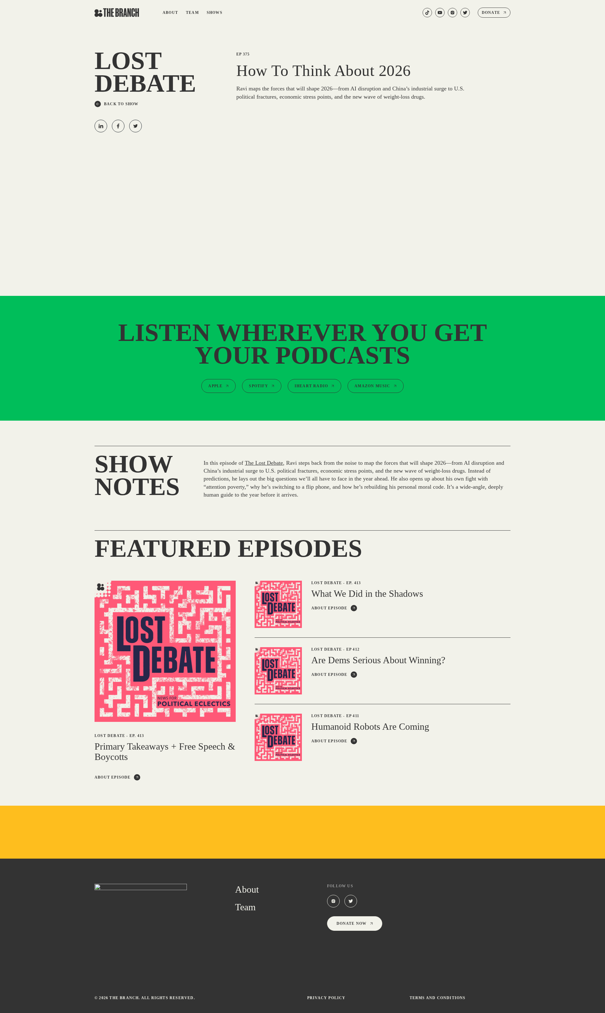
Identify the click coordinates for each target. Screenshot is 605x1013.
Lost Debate (110, 736)
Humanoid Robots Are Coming (370, 726)
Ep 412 (353, 649)
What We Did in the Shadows (367, 593)
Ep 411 (352, 716)
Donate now (352, 923)
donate (491, 12)
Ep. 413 (137, 736)
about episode (113, 777)
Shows (214, 12)
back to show (121, 104)
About (170, 12)
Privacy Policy (326, 998)
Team (192, 12)
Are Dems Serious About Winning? (378, 660)
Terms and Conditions (438, 998)
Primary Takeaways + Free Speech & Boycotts (165, 751)
